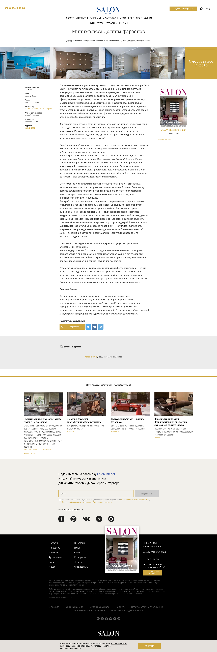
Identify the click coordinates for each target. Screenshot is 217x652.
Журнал (148, 18)
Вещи (131, 18)
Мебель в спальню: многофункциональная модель (84, 420)
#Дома (35, 450)
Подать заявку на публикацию (147, 607)
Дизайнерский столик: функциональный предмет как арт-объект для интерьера (171, 421)
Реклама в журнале (99, 607)
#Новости (71, 432)
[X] (88, 327)
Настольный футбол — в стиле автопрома (128, 420)
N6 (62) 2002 (30, 128)
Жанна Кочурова (45, 109)
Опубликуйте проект (183, 9)
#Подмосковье (30, 453)
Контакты (120, 607)
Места (123, 18)
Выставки (79, 543)
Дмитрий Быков (31, 109)
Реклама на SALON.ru (163, 139)
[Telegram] (100, 327)
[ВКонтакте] (94, 327)
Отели (100, 23)
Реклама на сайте (74, 607)
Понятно (149, 646)
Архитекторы (110, 18)
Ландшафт (95, 18)
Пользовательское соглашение (89, 610)
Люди (139, 18)
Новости (69, 18)
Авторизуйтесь (91, 357)
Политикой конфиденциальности (76, 502)
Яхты (92, 23)
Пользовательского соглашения (135, 500)
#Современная (45, 450)
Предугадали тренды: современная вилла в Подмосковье (42, 420)
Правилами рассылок (102, 502)
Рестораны (111, 23)
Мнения (123, 23)
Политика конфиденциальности (127, 610)
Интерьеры (82, 18)
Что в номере (152, 559)
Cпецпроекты (81, 566)
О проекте (54, 607)
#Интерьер (28, 450)
